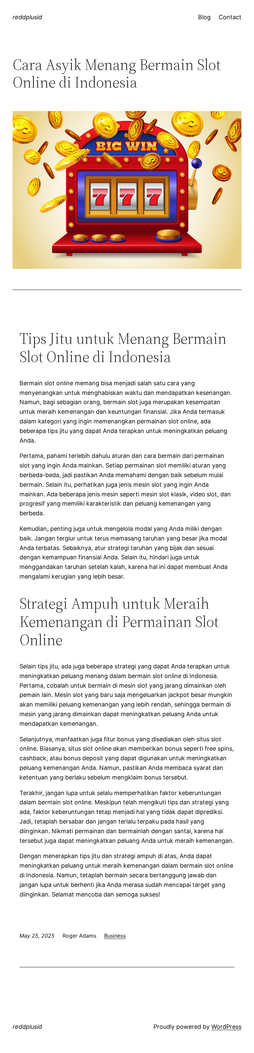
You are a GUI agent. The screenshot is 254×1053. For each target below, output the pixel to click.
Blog (204, 17)
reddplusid (27, 17)
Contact (230, 17)
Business (115, 935)
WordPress (226, 1026)
